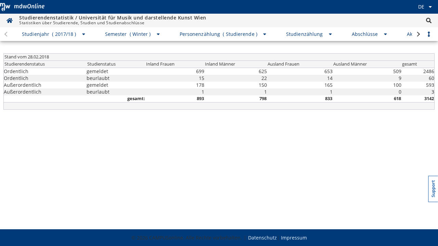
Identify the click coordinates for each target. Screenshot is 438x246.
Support (433, 188)
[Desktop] (22, 7)
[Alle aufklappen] (429, 34)
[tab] (53, 34)
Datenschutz (262, 237)
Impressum (294, 237)
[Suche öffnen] (429, 20)
